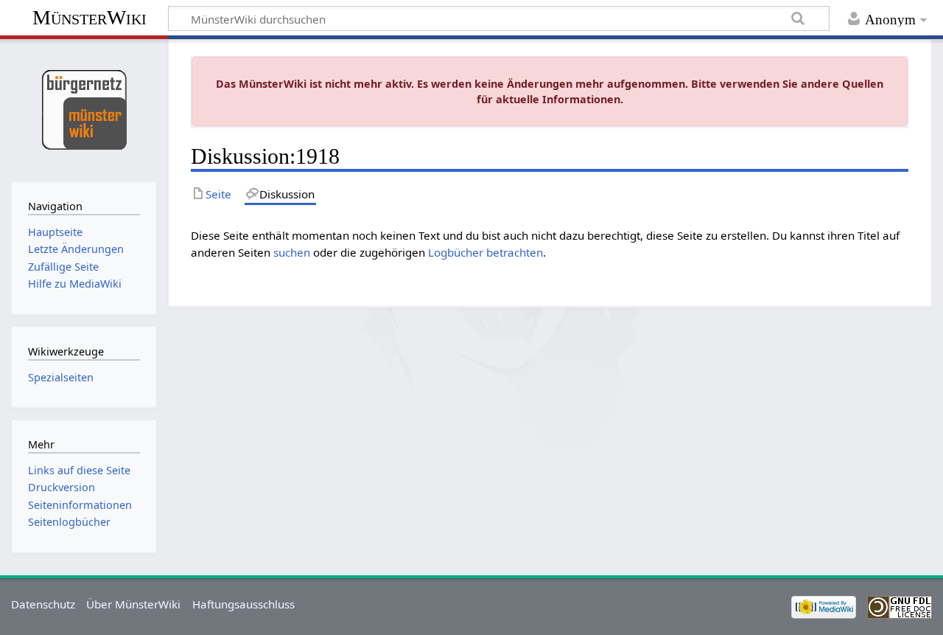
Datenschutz (43, 604)
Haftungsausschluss (243, 604)
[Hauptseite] (83, 108)
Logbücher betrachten (485, 252)
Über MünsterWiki (133, 604)
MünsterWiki (89, 17)
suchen (291, 252)
